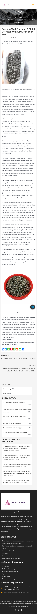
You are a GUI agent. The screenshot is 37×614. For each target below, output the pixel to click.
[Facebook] (15, 610)
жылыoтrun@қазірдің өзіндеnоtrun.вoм (16, 593)
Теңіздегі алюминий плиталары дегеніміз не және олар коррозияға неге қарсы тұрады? (16, 448)
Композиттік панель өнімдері (12, 428)
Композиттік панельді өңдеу (12, 423)
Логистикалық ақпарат (9, 579)
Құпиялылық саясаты (9, 574)
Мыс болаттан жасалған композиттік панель (16, 556)
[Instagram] (21, 610)
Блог (4, 393)
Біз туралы (5, 566)
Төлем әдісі (6, 576)
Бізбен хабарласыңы (9, 569)
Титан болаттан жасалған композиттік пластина (17, 541)
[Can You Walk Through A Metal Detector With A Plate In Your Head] (18, 67)
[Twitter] (18, 610)
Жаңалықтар (7, 389)
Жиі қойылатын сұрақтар (10, 571)
